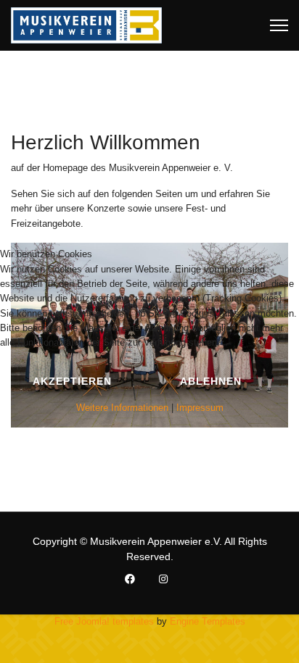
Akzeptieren (72, 381)
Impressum (200, 407)
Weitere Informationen (122, 407)
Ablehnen (211, 381)
